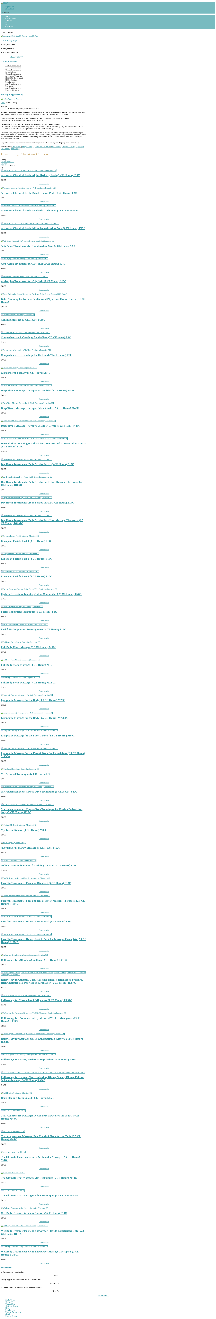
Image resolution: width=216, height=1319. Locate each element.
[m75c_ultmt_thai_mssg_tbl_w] (13, 1190)
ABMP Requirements (13, 66)
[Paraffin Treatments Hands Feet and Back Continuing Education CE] (26, 916)
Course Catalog (10, 18)
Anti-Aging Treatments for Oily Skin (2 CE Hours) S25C (33, 281)
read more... (103, 1295)
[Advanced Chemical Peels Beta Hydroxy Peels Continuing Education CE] (28, 188)
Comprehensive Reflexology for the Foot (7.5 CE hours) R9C (36, 337)
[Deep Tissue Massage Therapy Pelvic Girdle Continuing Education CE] (27, 403)
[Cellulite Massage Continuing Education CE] (18, 315)
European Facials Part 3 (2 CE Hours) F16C (26, 576)
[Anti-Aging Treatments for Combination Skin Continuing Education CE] (27, 241)
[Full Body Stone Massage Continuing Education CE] (20, 660)
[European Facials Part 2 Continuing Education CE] (20, 554)
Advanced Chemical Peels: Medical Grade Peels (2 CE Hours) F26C (40, 210)
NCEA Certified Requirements (11, 81)
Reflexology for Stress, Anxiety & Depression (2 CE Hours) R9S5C (39, 1059)
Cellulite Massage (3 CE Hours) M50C (23, 319)
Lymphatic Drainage (69, 147)
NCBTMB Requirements (14, 78)
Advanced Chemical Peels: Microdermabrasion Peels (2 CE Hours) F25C (43, 228)
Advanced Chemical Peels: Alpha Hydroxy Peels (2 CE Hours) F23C (40, 175)
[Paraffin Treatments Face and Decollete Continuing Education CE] (25, 878)
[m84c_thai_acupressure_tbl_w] (13, 1131)
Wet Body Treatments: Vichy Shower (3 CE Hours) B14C (34, 1213)
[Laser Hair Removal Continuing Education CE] (18, 860)
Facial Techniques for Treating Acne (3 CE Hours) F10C (33, 629)
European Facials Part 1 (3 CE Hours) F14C (26, 541)
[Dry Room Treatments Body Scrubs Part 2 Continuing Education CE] (26, 498)
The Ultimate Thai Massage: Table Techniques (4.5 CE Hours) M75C (40, 1195)
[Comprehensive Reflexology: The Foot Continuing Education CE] (25, 332)
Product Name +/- (7, 162)
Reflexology (15, 149)
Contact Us (9, 26)
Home (7, 16)
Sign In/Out (9, 7)
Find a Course (10, 1300)
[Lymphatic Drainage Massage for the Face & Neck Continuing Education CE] (29, 730)
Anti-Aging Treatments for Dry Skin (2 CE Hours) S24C (33, 263)
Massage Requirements (13, 1312)
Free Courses (56, 147)
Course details (44, 184)
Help (7, 1308)
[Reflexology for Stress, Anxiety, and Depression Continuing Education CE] (28, 1054)
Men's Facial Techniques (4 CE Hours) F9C (26, 774)
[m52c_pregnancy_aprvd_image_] (13, 843)
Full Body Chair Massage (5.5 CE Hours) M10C (28, 647)
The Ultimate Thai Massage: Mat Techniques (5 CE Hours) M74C (39, 1177)
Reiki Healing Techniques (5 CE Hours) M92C (27, 1097)
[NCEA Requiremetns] (11, 99)
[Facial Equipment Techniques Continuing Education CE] (22, 607)
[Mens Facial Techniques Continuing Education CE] (20, 769)
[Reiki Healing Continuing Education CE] (16, 1093)
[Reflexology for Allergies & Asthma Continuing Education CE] (24, 955)
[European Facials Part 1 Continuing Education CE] (20, 536)
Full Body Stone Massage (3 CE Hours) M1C (27, 664)
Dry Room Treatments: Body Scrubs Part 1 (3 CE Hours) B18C (37, 464)
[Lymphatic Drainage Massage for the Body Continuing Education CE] (27, 695)
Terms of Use (10, 1304)
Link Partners (10, 1310)
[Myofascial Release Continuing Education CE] (18, 825)
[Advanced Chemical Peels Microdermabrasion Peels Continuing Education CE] (30, 223)
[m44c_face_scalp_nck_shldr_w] (13, 1152)
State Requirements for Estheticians (13, 85)
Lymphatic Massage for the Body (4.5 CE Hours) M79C (33, 700)
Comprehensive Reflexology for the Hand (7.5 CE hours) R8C (36, 355)
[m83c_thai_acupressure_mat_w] (13, 1111)
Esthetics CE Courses (42, 147)
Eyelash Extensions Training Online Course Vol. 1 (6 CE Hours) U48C (41, 594)
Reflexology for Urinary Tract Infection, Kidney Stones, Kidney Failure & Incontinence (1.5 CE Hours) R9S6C (42, 1079)
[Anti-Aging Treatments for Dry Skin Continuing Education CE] (24, 259)
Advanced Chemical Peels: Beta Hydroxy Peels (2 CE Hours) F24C (39, 192)
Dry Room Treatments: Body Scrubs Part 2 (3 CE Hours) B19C (37, 502)
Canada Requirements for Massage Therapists (13, 75)
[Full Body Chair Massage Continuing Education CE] (20, 642)
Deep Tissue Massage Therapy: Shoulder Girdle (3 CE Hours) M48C (40, 425)
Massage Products (11, 1316)
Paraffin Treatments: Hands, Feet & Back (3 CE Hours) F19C (36, 921)
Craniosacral (16, 147)
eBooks (8, 1314)
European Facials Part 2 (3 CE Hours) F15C (26, 558)
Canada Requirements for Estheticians (13, 71)
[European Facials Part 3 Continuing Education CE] (20, 571)
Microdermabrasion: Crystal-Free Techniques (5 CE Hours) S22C (39, 791)
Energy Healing (28, 147)
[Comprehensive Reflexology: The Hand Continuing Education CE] (26, 350)
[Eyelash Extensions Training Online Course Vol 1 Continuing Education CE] (29, 589)
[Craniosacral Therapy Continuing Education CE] (19, 368)
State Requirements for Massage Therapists (13, 89)
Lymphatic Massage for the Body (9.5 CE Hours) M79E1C (34, 717)
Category (4, 164)
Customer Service (11, 1306)
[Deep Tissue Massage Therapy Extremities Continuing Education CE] (26, 385)
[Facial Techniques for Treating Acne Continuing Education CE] (24, 624)
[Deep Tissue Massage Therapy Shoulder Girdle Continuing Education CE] (28, 421)
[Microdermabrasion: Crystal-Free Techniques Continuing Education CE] (27, 787)
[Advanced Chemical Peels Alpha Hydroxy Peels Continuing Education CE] (28, 170)
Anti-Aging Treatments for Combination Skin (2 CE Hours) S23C (38, 245)
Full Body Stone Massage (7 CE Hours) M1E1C (28, 682)
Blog (7, 24)
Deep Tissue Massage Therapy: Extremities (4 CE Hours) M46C (38, 390)
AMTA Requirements (13, 68)
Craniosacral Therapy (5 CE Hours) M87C (26, 372)
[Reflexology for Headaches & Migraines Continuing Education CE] (26, 995)
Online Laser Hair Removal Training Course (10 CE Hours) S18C (39, 865)
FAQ (7, 22)
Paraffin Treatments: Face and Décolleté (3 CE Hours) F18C (36, 883)
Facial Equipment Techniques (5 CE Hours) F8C (29, 611)
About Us (8, 20)
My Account (9, 9)
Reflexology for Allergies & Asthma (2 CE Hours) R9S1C (34, 959)
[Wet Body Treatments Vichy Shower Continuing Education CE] (24, 1208)
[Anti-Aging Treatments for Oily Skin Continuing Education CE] (24, 276)
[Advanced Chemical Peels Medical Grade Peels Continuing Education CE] (28, 206)
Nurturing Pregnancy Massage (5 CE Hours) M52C (30, 847)
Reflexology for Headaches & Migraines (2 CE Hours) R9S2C (36, 1000)
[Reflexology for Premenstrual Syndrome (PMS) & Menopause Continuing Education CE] (33, 1013)
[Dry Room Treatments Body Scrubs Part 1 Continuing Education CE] (26, 459)
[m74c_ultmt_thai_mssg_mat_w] (13, 1173)
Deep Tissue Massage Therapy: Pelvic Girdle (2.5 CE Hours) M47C (40, 408)
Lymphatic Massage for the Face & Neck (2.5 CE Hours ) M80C (38, 735)
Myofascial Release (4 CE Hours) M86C (24, 830)
